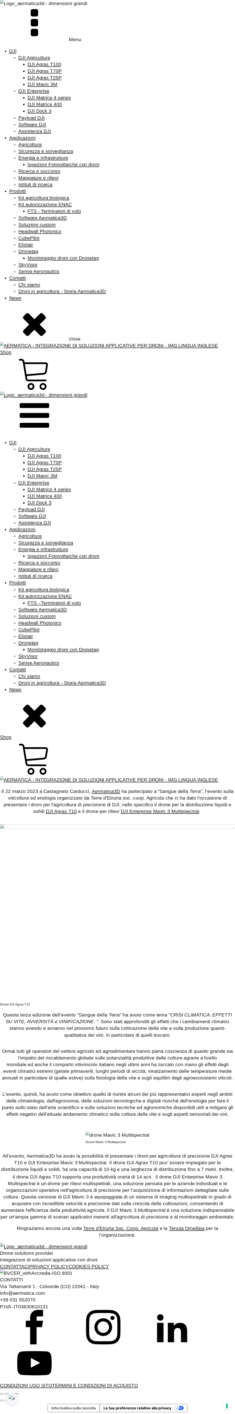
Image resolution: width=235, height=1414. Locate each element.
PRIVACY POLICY (49, 1266)
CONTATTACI (14, 1266)
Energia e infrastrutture (43, 157)
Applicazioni (22, 137)
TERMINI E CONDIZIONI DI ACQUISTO (95, 1385)
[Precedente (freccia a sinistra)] (2, 1400)
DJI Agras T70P (45, 71)
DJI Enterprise (33, 91)
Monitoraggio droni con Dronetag (63, 258)
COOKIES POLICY (89, 1266)
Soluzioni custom (37, 224)
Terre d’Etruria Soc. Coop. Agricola (120, 1228)
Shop (5, 352)
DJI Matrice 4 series (49, 97)
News (15, 298)
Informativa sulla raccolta (73, 1408)
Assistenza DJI (34, 131)
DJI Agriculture (34, 57)
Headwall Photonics (39, 231)
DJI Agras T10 (61, 811)
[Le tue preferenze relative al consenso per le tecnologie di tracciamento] (227, 1406)
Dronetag (28, 251)
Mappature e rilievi (38, 177)
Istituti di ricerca (35, 184)
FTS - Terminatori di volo (54, 211)
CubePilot (28, 238)
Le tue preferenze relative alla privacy (137, 1408)
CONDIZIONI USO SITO (26, 1385)
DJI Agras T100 (44, 64)
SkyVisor (28, 264)
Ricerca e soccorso (39, 171)
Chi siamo (29, 284)
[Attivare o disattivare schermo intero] (7, 1393)
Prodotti (17, 191)
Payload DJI (31, 117)
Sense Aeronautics (38, 271)
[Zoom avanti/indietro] (2, 1393)
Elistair (25, 244)
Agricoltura (30, 144)
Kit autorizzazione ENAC (45, 204)
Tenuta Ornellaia (186, 1228)
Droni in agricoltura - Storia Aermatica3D (62, 291)
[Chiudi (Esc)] (17, 1393)
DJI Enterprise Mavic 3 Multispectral (160, 811)
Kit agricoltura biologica (43, 197)
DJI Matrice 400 (45, 104)
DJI (13, 51)
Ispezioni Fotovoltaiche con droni (63, 164)
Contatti (17, 278)
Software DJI (32, 124)
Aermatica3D (106, 791)
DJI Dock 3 (39, 111)
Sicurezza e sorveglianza (45, 151)
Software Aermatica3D (42, 217)
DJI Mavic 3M (42, 84)
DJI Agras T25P (45, 77)
